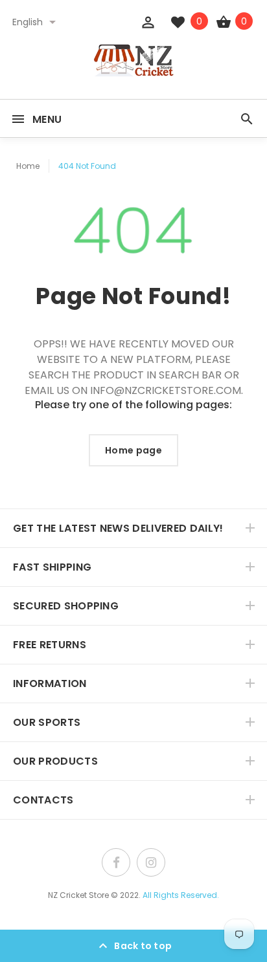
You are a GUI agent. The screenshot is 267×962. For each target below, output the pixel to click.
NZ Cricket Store (78, 895)
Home (28, 165)
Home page (133, 450)
